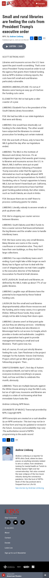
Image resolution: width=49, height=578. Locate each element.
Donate (41, 3)
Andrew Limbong (16, 36)
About (7, 533)
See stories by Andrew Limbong (29, 488)
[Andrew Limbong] (7, 453)
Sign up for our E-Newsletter (15, 553)
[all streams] (46, 575)
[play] (3, 575)
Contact (8, 538)
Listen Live (9, 548)
